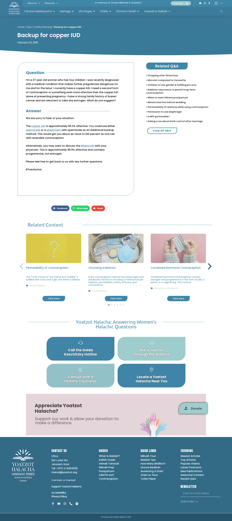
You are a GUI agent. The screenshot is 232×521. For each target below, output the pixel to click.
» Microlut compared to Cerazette (166, 80)
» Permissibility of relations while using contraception (177, 107)
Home (20, 27)
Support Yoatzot (61, 486)
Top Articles (188, 460)
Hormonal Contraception (166, 288)
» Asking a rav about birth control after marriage (174, 121)
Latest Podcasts (191, 467)
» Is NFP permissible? (158, 116)
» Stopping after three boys (162, 75)
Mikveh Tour (148, 456)
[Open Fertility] (110, 11)
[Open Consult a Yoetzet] (169, 11)
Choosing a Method (101, 268)
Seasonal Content (192, 475)
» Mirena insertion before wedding (166, 102)
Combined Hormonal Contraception (176, 268)
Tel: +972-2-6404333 (64, 468)
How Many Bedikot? (153, 463)
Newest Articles (190, 456)
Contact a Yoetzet (63, 480)
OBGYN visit (106, 475)
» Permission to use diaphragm (164, 111)
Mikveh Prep (106, 467)
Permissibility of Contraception (47, 268)
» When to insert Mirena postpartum (167, 97)
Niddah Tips (148, 460)
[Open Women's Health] (138, 11)
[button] (60, 208)
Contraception (108, 479)
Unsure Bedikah (150, 467)
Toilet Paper (148, 479)
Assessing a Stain (152, 471)
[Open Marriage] (72, 11)
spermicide (33, 130)
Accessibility (58, 492)
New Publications (191, 471)
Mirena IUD (87, 146)
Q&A (29, 27)
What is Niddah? (109, 456)
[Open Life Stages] (94, 11)
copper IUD (38, 126)
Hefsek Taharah (109, 463)
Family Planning (43, 27)
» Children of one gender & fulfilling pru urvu (171, 85)
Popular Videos (190, 463)
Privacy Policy (59, 496)
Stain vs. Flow (149, 475)
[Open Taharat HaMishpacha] (54, 11)
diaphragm (54, 130)
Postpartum (106, 471)
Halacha (76, 486)
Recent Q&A (188, 479)
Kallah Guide (107, 460)
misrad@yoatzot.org (64, 472)
